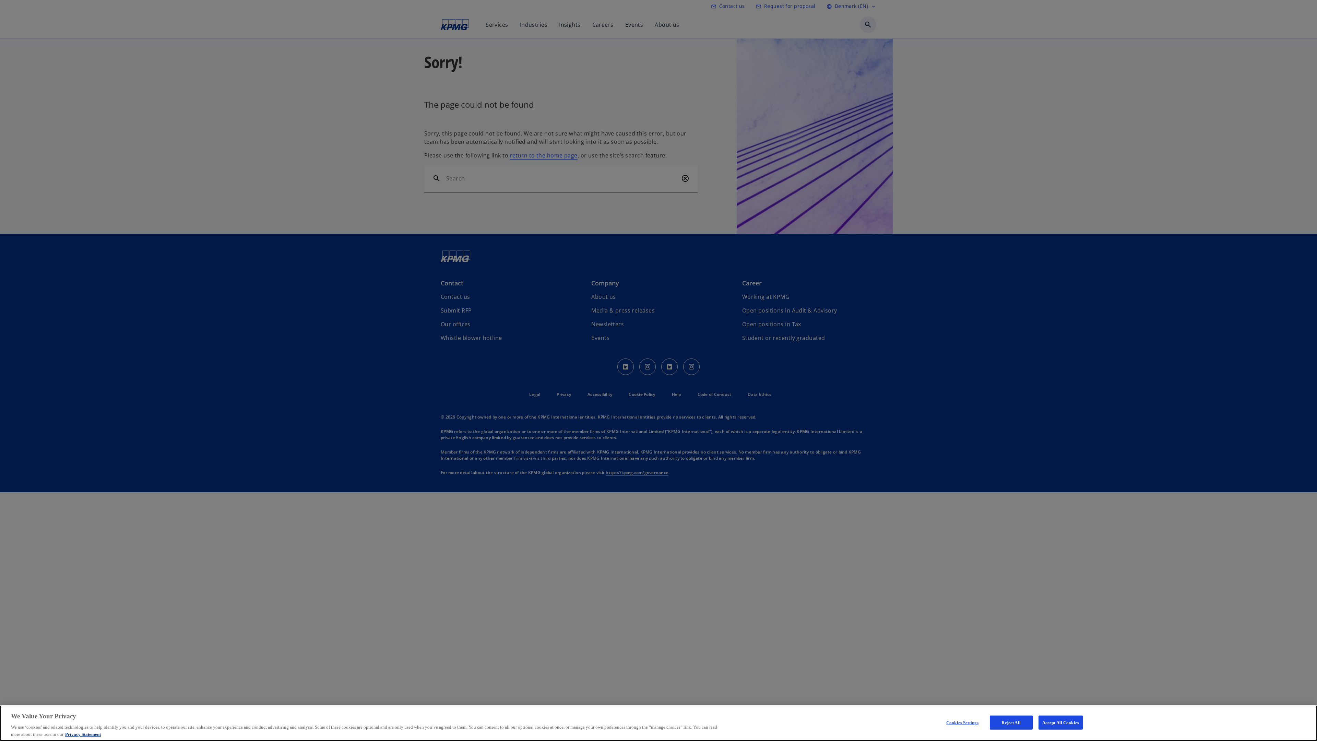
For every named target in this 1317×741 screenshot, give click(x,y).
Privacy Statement (83, 734)
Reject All (1010, 722)
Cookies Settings (962, 722)
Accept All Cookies (1060, 722)
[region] (658, 723)
